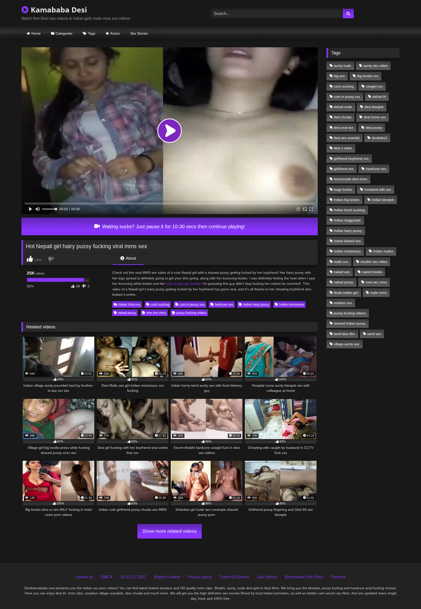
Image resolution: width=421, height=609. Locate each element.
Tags (91, 33)
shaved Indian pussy (349, 323)
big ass (339, 76)
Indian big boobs (346, 200)
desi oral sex (343, 127)
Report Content (167, 577)
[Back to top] (406, 594)
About (130, 258)
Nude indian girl (346, 293)
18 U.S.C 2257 (133, 577)
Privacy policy (200, 577)
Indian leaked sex (347, 241)
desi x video (343, 148)
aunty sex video (376, 66)
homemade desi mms (350, 179)
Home (36, 33)
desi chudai (342, 117)
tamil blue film (344, 334)
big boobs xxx (367, 76)
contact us (84, 577)
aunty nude (342, 66)
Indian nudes (383, 251)
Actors (115, 33)
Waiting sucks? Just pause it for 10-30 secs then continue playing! (173, 226)
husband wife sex (377, 189)
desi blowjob (373, 107)
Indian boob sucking (349, 210)
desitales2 (379, 138)
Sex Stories (139, 33)
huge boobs (343, 189)
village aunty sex (346, 344)
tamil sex (374, 334)
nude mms (378, 293)
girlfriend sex (344, 169)
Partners (338, 577)
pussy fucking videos (191, 312)
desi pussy (374, 127)
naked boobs (372, 272)
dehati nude (343, 107)
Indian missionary (291, 304)
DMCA (107, 577)
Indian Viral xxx (129, 304)
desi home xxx (375, 117)
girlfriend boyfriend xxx (351, 158)
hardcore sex (224, 304)
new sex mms (156, 312)
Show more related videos (169, 531)
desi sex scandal (346, 138)
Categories (64, 33)
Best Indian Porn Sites (304, 577)
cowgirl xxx (374, 86)
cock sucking (160, 304)
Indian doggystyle (347, 220)
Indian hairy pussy (256, 304)
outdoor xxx (343, 303)
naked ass (342, 272)
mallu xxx (341, 262)
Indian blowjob (383, 200)
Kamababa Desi (58, 10)
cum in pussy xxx (192, 304)
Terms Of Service (234, 577)
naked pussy (127, 312)
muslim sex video (374, 262)
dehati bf (379, 96)
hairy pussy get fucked (183, 283)
